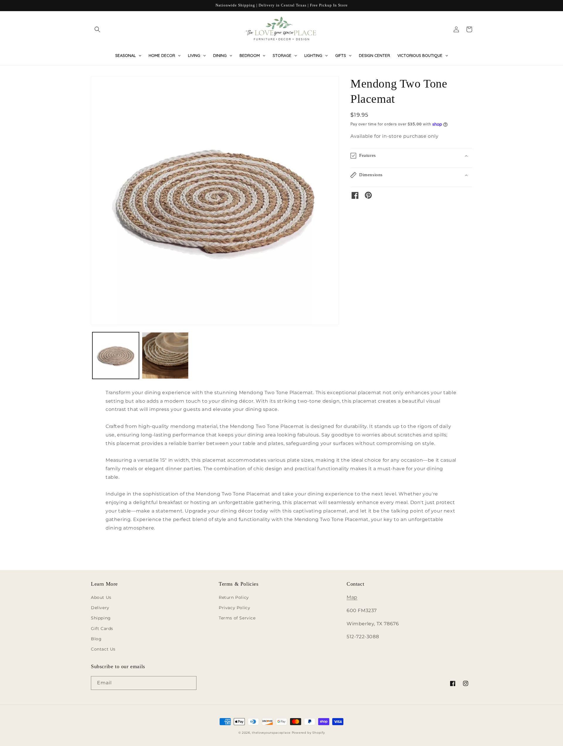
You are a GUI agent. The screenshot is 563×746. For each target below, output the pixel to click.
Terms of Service (237, 618)
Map (352, 597)
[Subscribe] (189, 683)
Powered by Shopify (308, 733)
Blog (96, 638)
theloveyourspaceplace (271, 733)
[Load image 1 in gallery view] (115, 355)
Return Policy (234, 597)
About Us (101, 597)
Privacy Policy (234, 607)
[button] (97, 29)
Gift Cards (102, 628)
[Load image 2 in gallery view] (165, 355)
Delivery (100, 607)
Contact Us (103, 649)
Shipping (101, 618)
